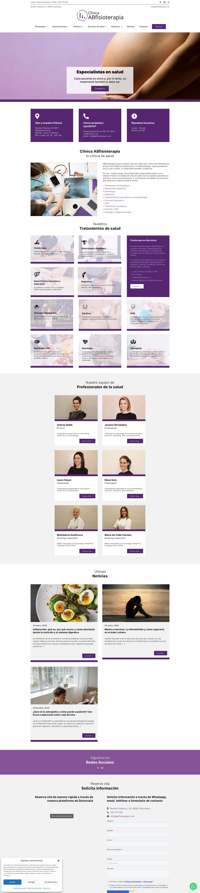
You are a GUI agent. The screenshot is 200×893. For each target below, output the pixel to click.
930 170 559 (63, 2)
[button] (58, 860)
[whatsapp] (168, 2)
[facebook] (160, 2)
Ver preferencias (51, 882)
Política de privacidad (34, 888)
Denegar (31, 882)
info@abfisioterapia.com (160, 7)
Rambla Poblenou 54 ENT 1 (47, 128)
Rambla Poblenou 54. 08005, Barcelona (46, 7)
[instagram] (165, 2)
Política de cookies (19, 888)
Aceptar (12, 882)
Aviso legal (46, 888)
